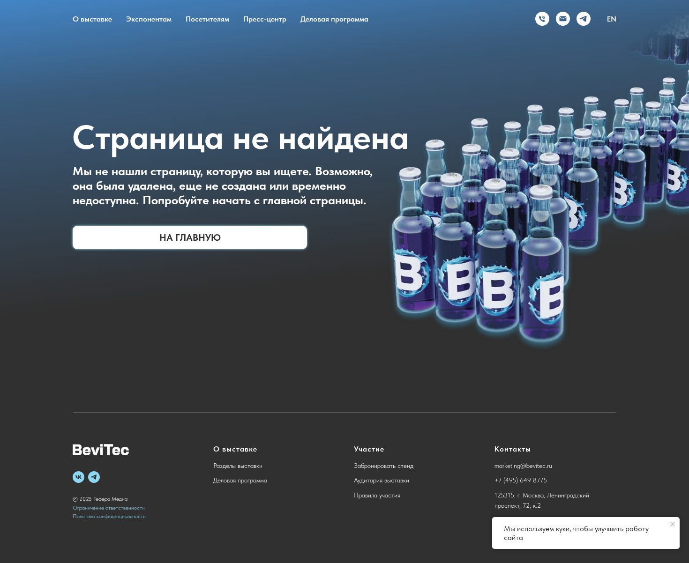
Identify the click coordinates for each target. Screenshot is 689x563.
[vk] (78, 477)
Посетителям (207, 19)
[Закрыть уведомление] (672, 524)
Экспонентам (149, 19)
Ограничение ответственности (109, 507)
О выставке (92, 19)
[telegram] (584, 19)
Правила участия (377, 495)
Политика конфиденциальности (109, 516)
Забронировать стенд (383, 465)
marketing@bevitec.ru (523, 465)
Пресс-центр (264, 19)
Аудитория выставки (381, 480)
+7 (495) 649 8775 (520, 480)
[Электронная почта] (563, 19)
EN (611, 19)
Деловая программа (334, 19)
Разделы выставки (237, 465)
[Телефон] (542, 19)
